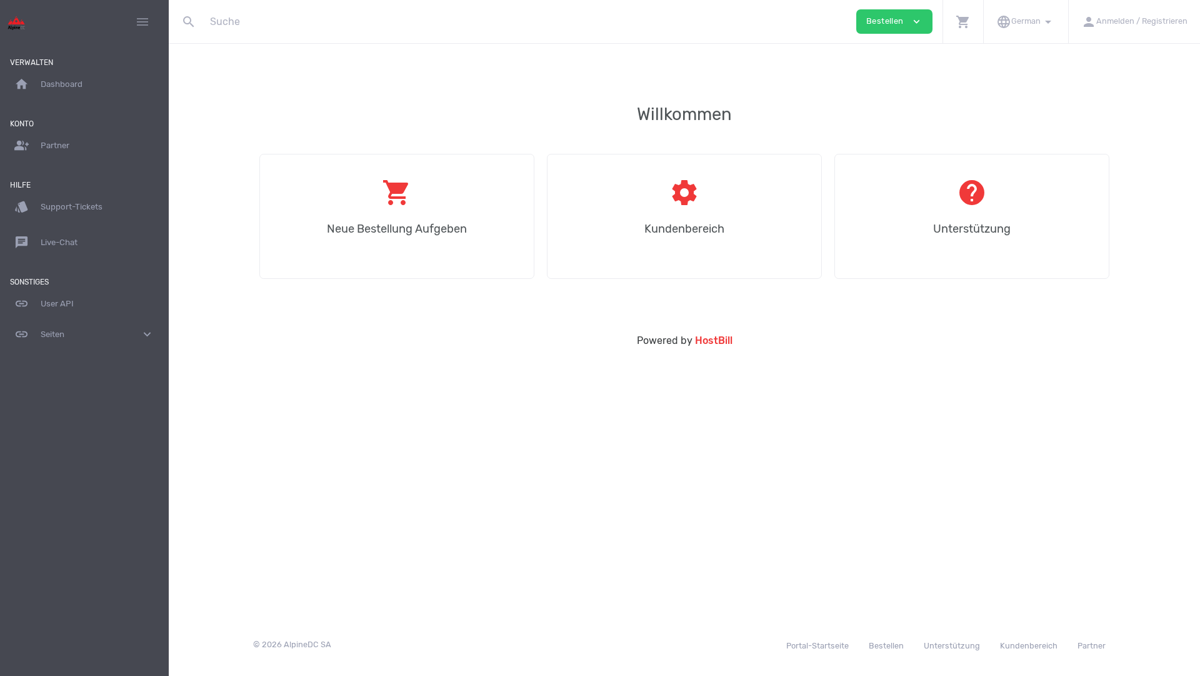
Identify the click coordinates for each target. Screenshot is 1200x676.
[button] (962, 21)
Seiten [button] (84, 334)
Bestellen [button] (894, 22)
